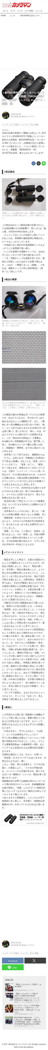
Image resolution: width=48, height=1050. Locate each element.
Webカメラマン (28, 116)
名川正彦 (15, 116)
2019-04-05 (16, 114)
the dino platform (27, 1047)
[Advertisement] (24, 42)
